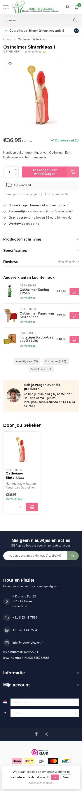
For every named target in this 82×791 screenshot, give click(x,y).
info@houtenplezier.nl (41, 402)
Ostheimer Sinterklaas (15, 475)
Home (7, 40)
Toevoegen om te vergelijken (21, 194)
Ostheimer (11, 52)
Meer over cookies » (41, 783)
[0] (76, 7)
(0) (45, 52)
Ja (54, 777)
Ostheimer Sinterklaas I (33, 40)
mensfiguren (27, 361)
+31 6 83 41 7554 (24, 617)
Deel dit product (54, 194)
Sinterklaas (41, 369)
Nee (66, 777)
